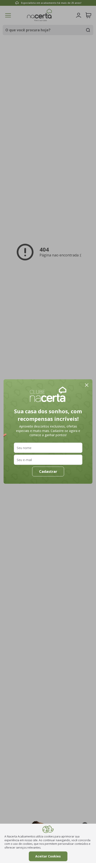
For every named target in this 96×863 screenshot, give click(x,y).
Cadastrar (48, 471)
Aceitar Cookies (48, 856)
